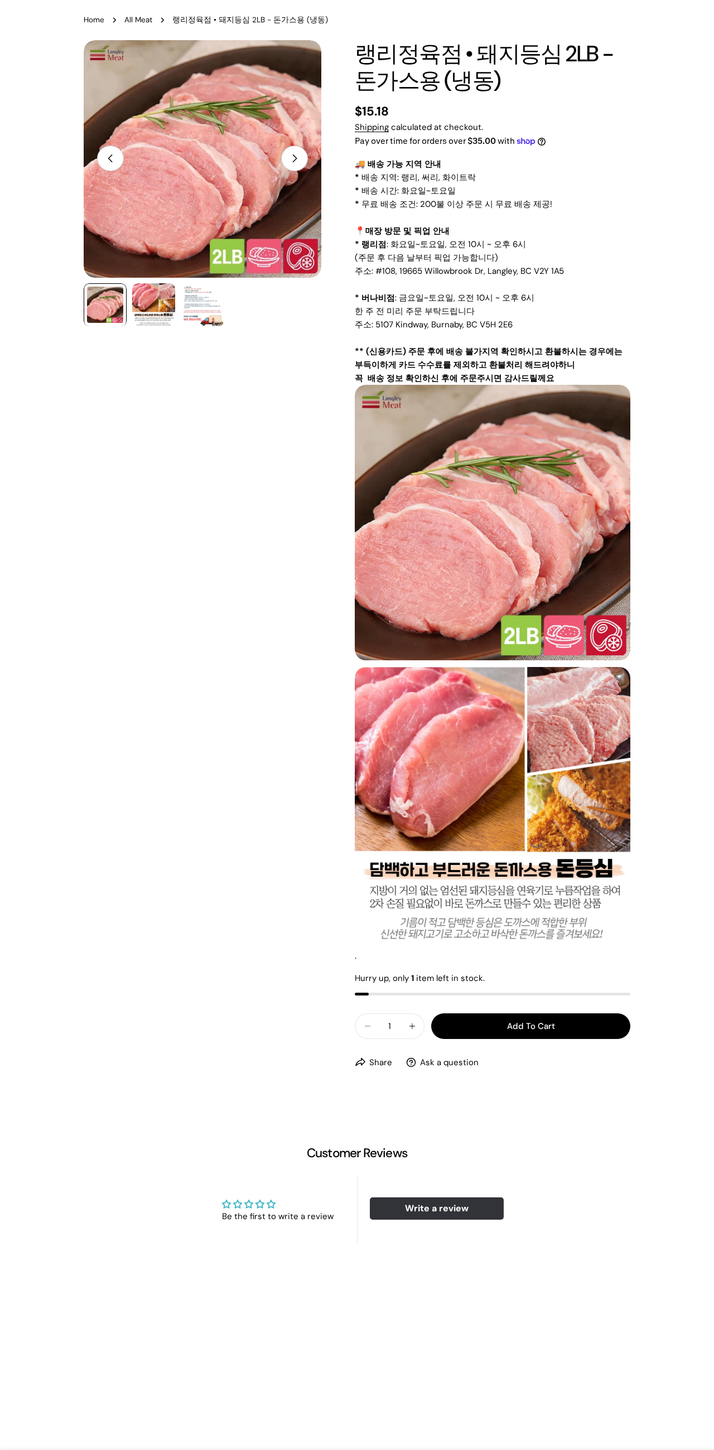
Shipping (372, 127)
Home (94, 20)
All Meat (138, 20)
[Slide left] (110, 158)
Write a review (437, 1208)
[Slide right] (294, 158)
